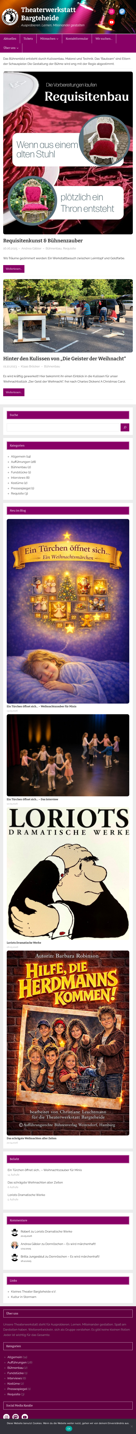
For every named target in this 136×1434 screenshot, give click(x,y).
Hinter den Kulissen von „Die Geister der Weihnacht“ (64, 359)
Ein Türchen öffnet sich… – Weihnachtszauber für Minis (41, 706)
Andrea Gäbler (31, 1244)
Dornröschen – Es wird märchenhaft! (70, 1244)
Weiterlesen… (14, 268)
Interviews (18, 477)
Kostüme (17, 483)
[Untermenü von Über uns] (17, 48)
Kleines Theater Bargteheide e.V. (33, 1291)
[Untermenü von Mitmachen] (57, 39)
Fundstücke (19, 472)
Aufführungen (20, 462)
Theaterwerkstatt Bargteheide (48, 14)
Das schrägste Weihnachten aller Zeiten (31, 1138)
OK (69, 1428)
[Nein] (131, 1426)
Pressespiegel (20, 488)
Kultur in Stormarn (23, 1297)
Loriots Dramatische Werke (24, 942)
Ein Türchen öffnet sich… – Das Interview (32, 799)
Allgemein (18, 456)
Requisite (69, 248)
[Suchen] (125, 427)
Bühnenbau (54, 248)
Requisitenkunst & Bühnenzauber (43, 241)
